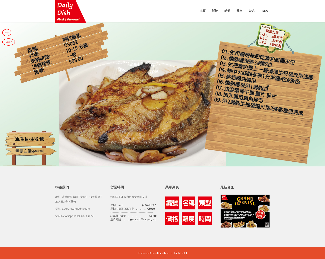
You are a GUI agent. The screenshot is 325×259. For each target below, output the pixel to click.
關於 (215, 10)
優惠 (239, 10)
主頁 (203, 10)
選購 (7, 32)
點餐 (227, 10)
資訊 (251, 10)
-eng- (265, 10)
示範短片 (8, 42)
